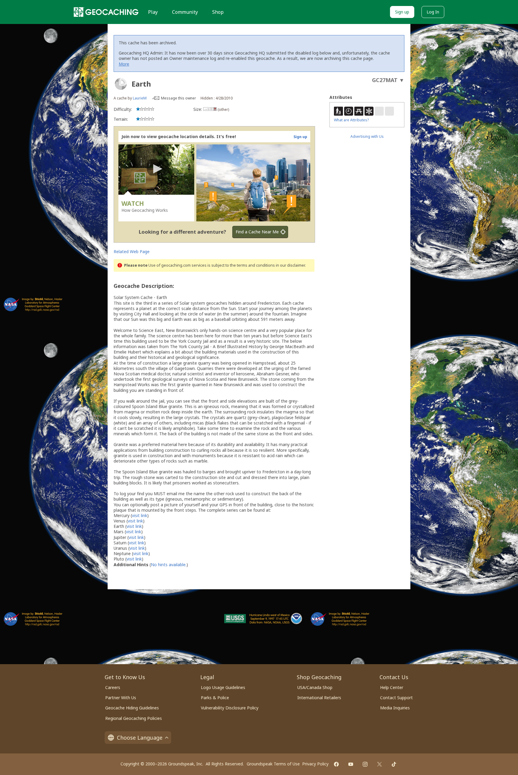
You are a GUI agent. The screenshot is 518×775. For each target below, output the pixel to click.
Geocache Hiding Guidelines (132, 708)
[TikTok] (393, 764)
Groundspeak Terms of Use (273, 764)
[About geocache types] (121, 84)
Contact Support (396, 697)
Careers (112, 687)
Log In (433, 12)
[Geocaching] (106, 12)
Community (185, 12)
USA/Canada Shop (314, 687)
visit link (139, 515)
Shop (218, 12)
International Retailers (319, 697)
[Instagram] (365, 764)
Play (153, 12)
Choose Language (139, 737)
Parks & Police (215, 697)
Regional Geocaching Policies (133, 718)
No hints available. (168, 564)
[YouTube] (350, 764)
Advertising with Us (367, 136)
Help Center (391, 687)
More (124, 64)
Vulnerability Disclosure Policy (229, 708)
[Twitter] (379, 764)
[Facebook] (336, 764)
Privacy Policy (315, 764)
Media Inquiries (395, 708)
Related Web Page (132, 251)
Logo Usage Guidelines (223, 687)
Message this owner (178, 98)
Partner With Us (120, 697)
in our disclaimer (290, 265)
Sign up (402, 12)
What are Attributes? (351, 120)
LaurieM (140, 98)
